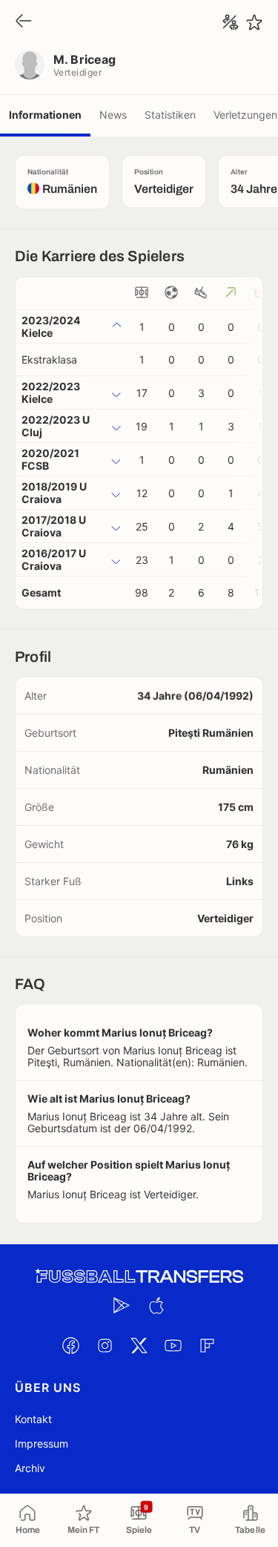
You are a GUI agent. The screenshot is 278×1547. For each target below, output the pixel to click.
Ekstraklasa (49, 359)
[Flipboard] (207, 1345)
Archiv (30, 1468)
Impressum (41, 1443)
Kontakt (33, 1419)
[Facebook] (71, 1345)
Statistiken (170, 114)
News (113, 114)
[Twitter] (139, 1345)
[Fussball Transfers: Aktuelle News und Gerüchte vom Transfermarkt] (139, 1276)
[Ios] (156, 1305)
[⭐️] (254, 22)
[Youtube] (173, 1345)
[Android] (122, 1305)
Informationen (45, 114)
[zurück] (24, 22)
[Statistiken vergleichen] (230, 22)
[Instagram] (105, 1345)
